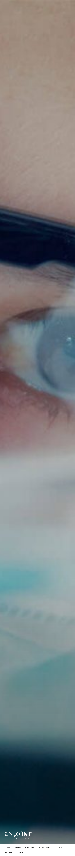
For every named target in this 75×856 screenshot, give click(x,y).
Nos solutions (9, 852)
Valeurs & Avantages (45, 848)
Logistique (59, 848)
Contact (21, 852)
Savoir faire (17, 848)
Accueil (7, 848)
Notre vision (29, 848)
